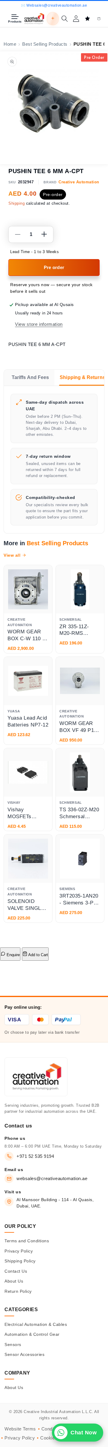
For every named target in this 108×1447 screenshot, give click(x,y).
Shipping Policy (20, 1261)
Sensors (12, 1344)
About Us (13, 1281)
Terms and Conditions (26, 1240)
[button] (64, 18)
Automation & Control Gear (32, 1334)
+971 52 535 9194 (35, 1156)
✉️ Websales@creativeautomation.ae (54, 5)
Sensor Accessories (24, 1354)
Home (10, 44)
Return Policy (18, 1291)
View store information (39, 324)
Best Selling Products (45, 44)
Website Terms (20, 1429)
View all (12, 555)
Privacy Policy (18, 1251)
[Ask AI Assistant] (53, 18)
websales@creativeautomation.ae (51, 1178)
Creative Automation (78, 182)
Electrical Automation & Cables (35, 1324)
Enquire (12, 955)
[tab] (29, 378)
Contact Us (15, 1271)
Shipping (16, 203)
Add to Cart (37, 955)
